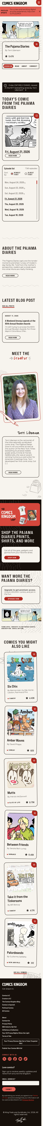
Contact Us (6, 1020)
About (4, 1017)
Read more (12, 275)
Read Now (13, 156)
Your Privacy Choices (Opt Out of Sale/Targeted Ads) (20, 1042)
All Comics (5, 1011)
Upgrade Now (13, 599)
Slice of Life (15, 803)
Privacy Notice (28, 1100)
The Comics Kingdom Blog (11, 1002)
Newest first (17, 174)
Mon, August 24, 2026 (14, 182)
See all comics (20, 972)
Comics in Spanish (8, 1005)
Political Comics (7, 1008)
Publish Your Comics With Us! (12, 1048)
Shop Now (12, 557)
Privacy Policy (7, 1024)
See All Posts (8, 306)
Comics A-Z (6, 995)
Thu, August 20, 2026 (14, 204)
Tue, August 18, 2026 (14, 215)
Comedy (12, 698)
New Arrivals (14, 963)
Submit (9, 1089)
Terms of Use (6, 1036)
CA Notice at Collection (10, 1030)
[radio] (12, 174)
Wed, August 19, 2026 (14, 209)
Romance (12, 854)
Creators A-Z (6, 998)
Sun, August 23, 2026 (14, 187)
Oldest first (31, 174)
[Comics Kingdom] (14, 984)
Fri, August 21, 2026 (13, 198)
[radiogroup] (24, 174)
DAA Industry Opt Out (9, 1027)
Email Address (9, 1079)
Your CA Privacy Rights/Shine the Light (15, 1033)
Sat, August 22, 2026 (14, 193)
